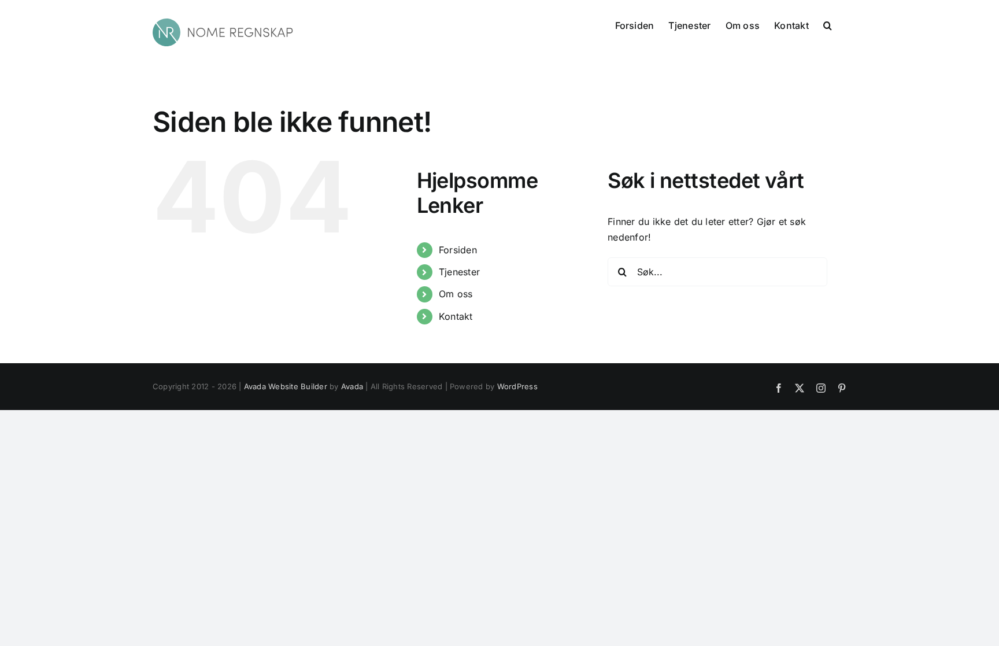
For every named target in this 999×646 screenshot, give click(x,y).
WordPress (517, 386)
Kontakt (456, 316)
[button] (827, 24)
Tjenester (459, 272)
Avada (352, 386)
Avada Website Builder (285, 386)
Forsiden (458, 250)
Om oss (455, 294)
